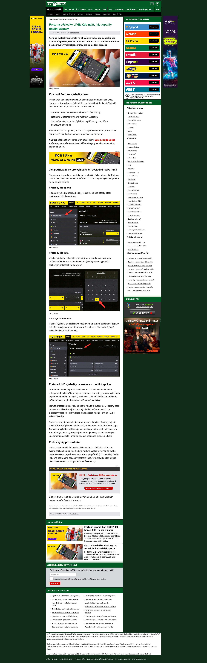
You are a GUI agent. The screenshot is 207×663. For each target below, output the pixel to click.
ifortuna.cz (54, 103)
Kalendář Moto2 (133, 223)
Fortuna (49, 14)
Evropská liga (132, 143)
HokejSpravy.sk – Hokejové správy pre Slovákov (100, 616)
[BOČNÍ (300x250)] (142, 353)
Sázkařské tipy (132, 299)
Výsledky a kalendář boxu (136, 230)
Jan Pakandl (74, 33)
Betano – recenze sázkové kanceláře (140, 265)
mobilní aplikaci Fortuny (97, 422)
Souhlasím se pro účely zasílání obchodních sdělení (79, 579)
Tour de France (133, 183)
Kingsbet (89, 14)
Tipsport (57, 14)
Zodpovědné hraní (145, 636)
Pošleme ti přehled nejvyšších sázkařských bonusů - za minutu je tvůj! (81, 570)
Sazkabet (97, 14)
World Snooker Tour (134, 212)
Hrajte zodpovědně (53, 505)
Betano (65, 14)
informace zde (88, 646)
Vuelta (130, 131)
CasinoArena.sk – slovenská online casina (99, 623)
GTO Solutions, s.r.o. (140, 659)
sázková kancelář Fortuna (106, 175)
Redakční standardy (66, 659)
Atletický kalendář (134, 208)
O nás (48, 659)
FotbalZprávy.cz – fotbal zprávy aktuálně (65, 599)
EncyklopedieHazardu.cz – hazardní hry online (100, 596)
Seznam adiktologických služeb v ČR (92, 654)
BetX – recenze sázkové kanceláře (139, 283)
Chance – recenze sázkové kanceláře (140, 273)
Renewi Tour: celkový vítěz (144, 307)
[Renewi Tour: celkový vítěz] (130, 306)
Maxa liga (131, 169)
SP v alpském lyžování (135, 197)
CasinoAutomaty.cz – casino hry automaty (98, 599)
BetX (114, 14)
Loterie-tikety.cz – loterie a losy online (97, 603)
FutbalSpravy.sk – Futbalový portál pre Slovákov (100, 620)
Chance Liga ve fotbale (135, 113)
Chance (73, 14)
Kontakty (54, 659)
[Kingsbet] (170, 87)
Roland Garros (133, 176)
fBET (120, 14)
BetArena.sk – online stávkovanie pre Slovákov (100, 606)
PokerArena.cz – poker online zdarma (64, 620)
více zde (93, 508)
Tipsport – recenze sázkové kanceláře (140, 262)
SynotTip (80, 14)
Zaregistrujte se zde (105, 140)
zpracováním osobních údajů (71, 579)
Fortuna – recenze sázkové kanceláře (140, 258)
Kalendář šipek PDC (134, 201)
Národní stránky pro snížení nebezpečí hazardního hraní (132, 654)
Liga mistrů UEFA (133, 117)
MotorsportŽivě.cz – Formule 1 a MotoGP (65, 612)
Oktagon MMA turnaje (135, 233)
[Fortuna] (37, 87)
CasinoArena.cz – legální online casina (65, 627)
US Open (131, 127)
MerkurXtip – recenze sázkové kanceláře (141, 280)
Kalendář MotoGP (134, 190)
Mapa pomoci (109, 654)
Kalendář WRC (133, 226)
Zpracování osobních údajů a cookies (100, 659)
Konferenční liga (133, 147)
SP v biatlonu (132, 194)
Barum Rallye (132, 135)
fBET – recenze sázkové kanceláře (139, 291)
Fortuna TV (106, 413)
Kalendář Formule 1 (134, 120)
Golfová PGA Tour (134, 215)
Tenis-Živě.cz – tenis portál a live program (65, 609)
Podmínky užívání (80, 659)
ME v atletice (132, 124)
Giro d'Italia (131, 187)
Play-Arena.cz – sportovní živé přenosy (64, 616)
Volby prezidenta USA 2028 (137, 246)
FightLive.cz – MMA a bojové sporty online (65, 596)
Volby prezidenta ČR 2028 (136, 242)
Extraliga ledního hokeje (136, 161)
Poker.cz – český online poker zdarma (64, 623)
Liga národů (132, 154)
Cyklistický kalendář (134, 205)
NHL (129, 165)
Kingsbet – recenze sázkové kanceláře (140, 287)
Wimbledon (131, 179)
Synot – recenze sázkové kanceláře (139, 276)
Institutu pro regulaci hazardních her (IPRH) (105, 636)
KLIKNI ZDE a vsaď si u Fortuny (99, 488)
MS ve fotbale (132, 151)
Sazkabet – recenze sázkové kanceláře (141, 269)
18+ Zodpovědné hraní (122, 659)
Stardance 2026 (133, 249)
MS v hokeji (132, 158)
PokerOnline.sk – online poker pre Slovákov (99, 627)
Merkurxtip (106, 14)
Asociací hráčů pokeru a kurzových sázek (69, 639)
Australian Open (133, 172)
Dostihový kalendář (134, 219)
